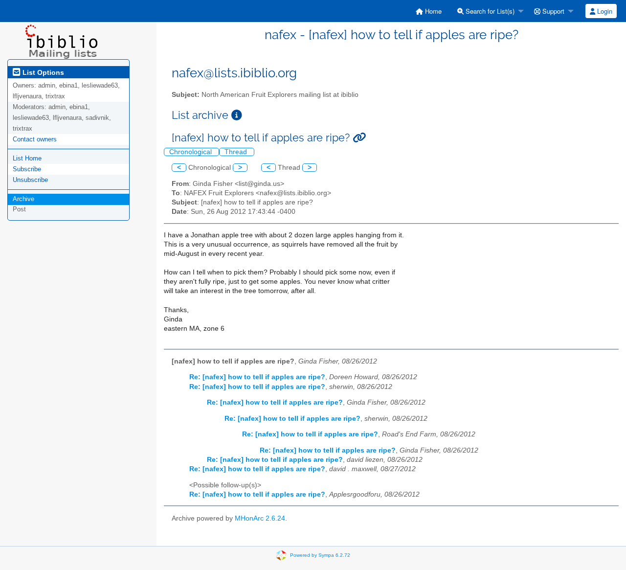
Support (552, 11)
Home (432, 11)
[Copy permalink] (359, 138)
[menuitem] (428, 11)
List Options (42, 72)
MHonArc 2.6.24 (260, 518)
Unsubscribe (30, 179)
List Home (27, 158)
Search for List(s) (489, 11)
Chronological (191, 152)
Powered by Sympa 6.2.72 (320, 555)
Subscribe (27, 169)
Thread (236, 152)
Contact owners (35, 139)
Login (603, 11)
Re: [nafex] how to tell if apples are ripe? (257, 377)
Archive (23, 199)
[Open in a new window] (236, 115)
